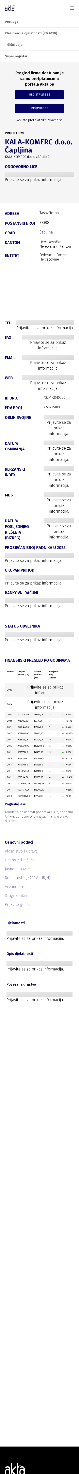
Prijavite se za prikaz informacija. (33, 179)
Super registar (16, 56)
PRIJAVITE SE (39, 108)
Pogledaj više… (16, 804)
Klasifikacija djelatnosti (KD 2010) (31, 33)
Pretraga (11, 22)
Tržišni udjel (14, 45)
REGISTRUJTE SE (39, 94)
